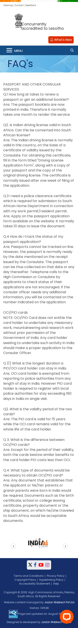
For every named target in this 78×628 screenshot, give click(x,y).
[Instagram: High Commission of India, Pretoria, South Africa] (47, 565)
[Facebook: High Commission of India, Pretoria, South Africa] (35, 565)
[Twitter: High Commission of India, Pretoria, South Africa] (30, 565)
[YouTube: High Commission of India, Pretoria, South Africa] (41, 565)
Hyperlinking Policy (51, 580)
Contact (19, 5)
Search (72, 50)
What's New (62, 40)
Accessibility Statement (34, 583)
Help (56, 583)
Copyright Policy (25, 580)
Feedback (30, 5)
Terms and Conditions (29, 576)
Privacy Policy (56, 576)
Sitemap (8, 5)
